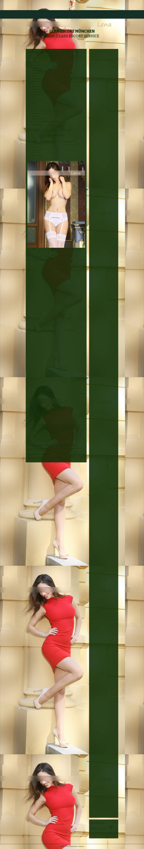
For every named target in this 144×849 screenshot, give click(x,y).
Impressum (98, 16)
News (104, 12)
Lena (50, 12)
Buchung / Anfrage (37, 155)
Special (41, 12)
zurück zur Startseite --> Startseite (41, 256)
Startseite (32, 12)
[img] (72, 5)
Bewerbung (77, 16)
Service (57, 12)
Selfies (74, 12)
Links (67, 16)
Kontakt (88, 16)
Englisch (62, 846)
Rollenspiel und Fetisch (44, 16)
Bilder (66, 12)
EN (107, 16)
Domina (112, 12)
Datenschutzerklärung (72, 846)
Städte (59, 16)
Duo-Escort (84, 12)
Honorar (95, 12)
